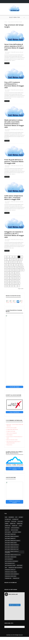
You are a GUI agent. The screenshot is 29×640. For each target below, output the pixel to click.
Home (5, 21)
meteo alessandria (15, 527)
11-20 (12, 259)
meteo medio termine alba (10, 534)
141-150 (16, 267)
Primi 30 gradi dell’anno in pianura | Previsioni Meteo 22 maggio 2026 (13, 161)
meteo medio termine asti (10, 538)
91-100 (11, 264)
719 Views (7, 53)
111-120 (20, 264)
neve (6, 567)
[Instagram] (11, 301)
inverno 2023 (19, 523)
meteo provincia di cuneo (10, 565)
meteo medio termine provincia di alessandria (12, 552)
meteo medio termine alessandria (11, 536)
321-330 (6, 283)
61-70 (15, 262)
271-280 (12, 278)
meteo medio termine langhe (10, 542)
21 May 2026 (13, 165)
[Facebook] (7, 301)
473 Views (7, 166)
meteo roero (19, 565)
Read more (7, 63)
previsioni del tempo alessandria (15, 567)
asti (16, 517)
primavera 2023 (16, 578)
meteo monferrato (9, 559)
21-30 (16, 259)
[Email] (21, 301)
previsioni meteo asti (19, 52)
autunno (21, 517)
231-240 (6, 275)
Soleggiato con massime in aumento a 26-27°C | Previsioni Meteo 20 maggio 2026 (14, 234)
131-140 (11, 267)
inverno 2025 (14, 525)
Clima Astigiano (10, 434)
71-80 (19, 262)
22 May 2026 (13, 129)
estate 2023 (13, 521)
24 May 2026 (13, 52)
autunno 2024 (15, 519)
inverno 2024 (7, 525)
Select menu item (14, 17)
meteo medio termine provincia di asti (12, 554)
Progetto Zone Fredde (11, 431)
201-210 (6, 272)
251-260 (17, 275)
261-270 (6, 278)
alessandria (11, 517)
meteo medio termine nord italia (11, 549)
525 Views (7, 91)
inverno (6, 523)
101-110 (16, 264)
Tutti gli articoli (9, 444)
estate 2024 (20, 521)
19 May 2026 (13, 239)
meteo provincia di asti (10, 563)
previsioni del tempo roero (10, 576)
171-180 (11, 270)
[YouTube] (14, 301)
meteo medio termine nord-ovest (11, 547)
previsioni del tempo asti (10, 569)
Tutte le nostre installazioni (12, 433)
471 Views (7, 240)
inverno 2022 (12, 523)
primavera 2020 (8, 578)
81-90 (6, 264)
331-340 (12, 283)
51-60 (11, 262)
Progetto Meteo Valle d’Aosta (12, 429)
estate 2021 (7, 521)
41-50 (6, 262)
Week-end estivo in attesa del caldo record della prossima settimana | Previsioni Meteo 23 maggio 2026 (14, 123)
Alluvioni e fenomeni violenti (12, 439)
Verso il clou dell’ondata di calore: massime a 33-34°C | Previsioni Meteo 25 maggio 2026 (14, 47)
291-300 (7, 280)
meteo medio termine (16, 532)
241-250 (12, 275)
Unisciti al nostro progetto (12, 427)
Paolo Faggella (7, 52)
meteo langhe (8, 532)
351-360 (6, 285)
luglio (20, 525)
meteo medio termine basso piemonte (12, 540)
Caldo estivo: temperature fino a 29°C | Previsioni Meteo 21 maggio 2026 (13, 197)
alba (6, 517)
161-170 (6, 270)
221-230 (17, 272)
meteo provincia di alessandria (11, 561)
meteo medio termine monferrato (12, 544)
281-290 (17, 278)
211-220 (12, 272)
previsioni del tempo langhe (10, 571)
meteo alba (7, 527)
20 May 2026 (13, 201)
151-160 (21, 267)
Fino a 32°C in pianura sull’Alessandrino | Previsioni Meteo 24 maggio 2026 (14, 85)
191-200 (21, 270)
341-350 (17, 283)
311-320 (17, 280)
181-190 (16, 270)
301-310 (12, 280)
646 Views (7, 130)
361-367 (12, 285)
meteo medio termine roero (10, 556)
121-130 (6, 267)
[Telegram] (18, 301)
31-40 (20, 259)
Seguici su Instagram (15, 604)
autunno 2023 (8, 519)
